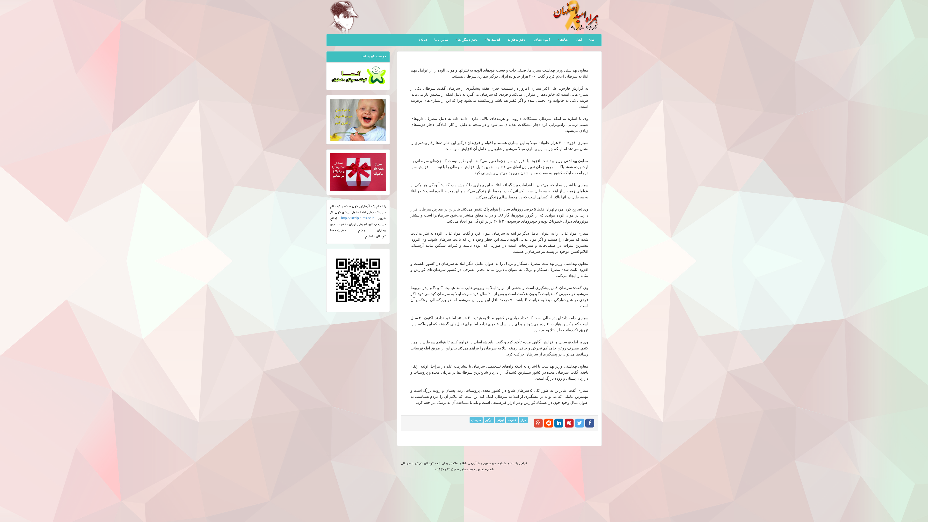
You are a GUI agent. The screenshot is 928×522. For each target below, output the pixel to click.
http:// (357, 219)
